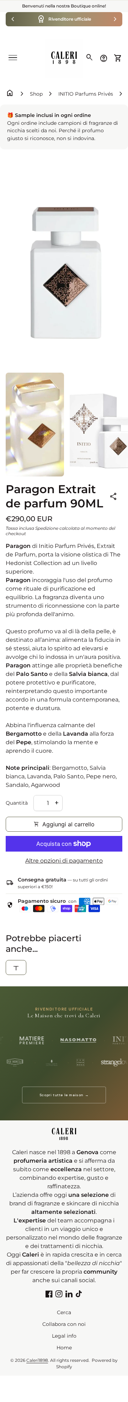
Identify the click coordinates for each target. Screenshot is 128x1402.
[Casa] (64, 57)
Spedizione (46, 528)
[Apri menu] (13, 57)
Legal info (64, 1336)
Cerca (64, 1312)
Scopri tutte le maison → (64, 1095)
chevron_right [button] (115, 19)
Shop (36, 94)
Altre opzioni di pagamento (64, 860)
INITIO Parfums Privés (85, 94)
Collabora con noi (64, 1324)
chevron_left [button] (13, 19)
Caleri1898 (37, 1360)
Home (64, 1347)
